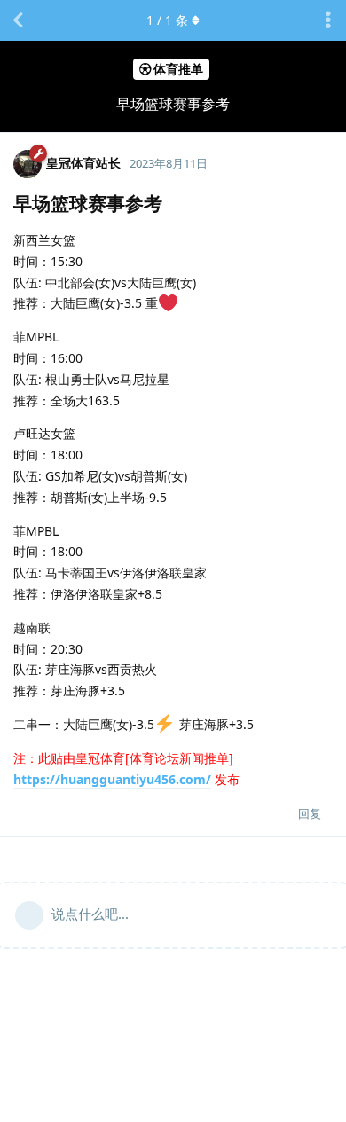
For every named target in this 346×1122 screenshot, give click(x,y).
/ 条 (167, 20)
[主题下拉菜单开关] (328, 20)
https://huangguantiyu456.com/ (112, 779)
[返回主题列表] (17, 20)
